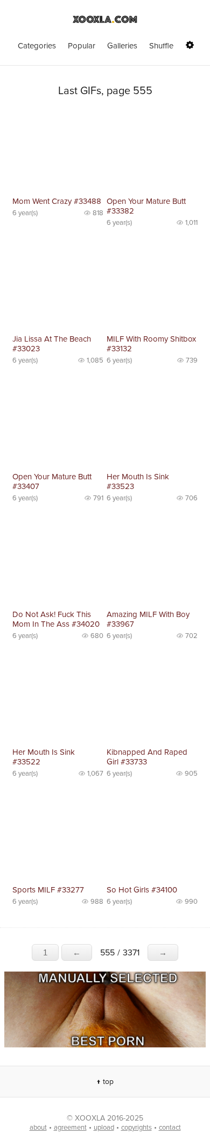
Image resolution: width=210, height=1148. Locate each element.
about (38, 1127)
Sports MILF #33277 (48, 890)
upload (104, 1127)
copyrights (136, 1127)
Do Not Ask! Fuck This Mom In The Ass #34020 (56, 619)
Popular (81, 46)
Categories (37, 46)
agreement (70, 1127)
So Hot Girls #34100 (142, 890)
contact (170, 1127)
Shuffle (161, 46)
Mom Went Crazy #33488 (56, 201)
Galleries (122, 46)
